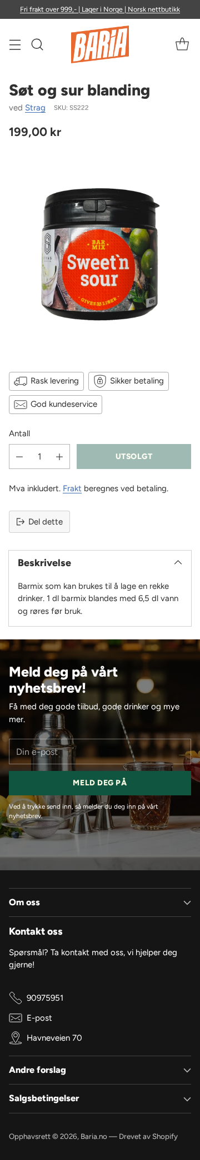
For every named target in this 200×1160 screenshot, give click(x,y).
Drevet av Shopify (148, 1136)
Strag (35, 108)
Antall (19, 433)
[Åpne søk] (37, 44)
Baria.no (94, 1136)
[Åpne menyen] (14, 44)
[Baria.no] (100, 44)
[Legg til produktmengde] (59, 456)
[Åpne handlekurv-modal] (182, 44)
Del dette (45, 522)
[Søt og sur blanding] (100, 254)
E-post (39, 1018)
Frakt (72, 488)
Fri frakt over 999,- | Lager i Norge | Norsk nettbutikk (100, 9)
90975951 (45, 998)
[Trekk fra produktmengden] (19, 456)
